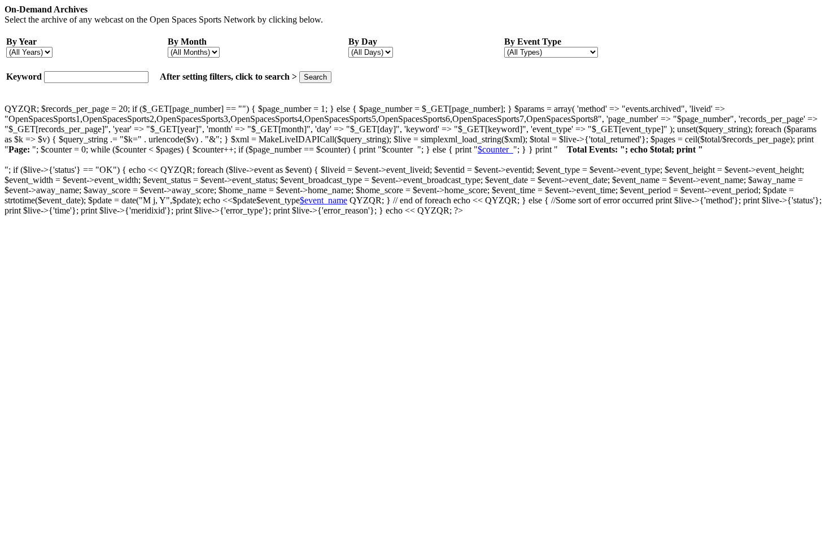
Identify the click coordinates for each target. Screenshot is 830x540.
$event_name (323, 200)
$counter (495, 149)
